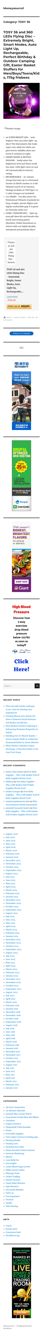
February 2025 (12, 893)
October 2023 (12, 946)
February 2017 (12, 1084)
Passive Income (13, 1180)
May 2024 (10, 923)
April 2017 (10, 1078)
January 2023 (12, 976)
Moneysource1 (13, 8)
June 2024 (10, 920)
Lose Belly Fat (12, 1160)
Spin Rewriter (12, 1186)
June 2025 (10, 880)
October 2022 (12, 985)
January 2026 (12, 857)
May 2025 (10, 883)
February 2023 (12, 972)
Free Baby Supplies (15, 1133)
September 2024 (13, 910)
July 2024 (10, 916)
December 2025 (13, 860)
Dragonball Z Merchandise (18, 1127)
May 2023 (10, 962)
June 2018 (10, 1032)
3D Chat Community (15, 1107)
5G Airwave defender (15, 1110)
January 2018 (12, 1048)
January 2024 (12, 936)
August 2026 (12, 834)
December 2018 (13, 1012)
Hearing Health (13, 1140)
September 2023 (13, 949)
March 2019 (11, 1002)
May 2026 (10, 844)
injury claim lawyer (15, 772)
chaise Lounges (13, 791)
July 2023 (10, 956)
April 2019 (10, 999)
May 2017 (10, 1074)
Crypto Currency (13, 1124)
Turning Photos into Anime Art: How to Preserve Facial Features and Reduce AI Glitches (21, 719)
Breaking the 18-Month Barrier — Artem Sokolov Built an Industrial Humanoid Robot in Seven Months (22, 739)
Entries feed (11, 1229)
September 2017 (13, 1061)
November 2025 (13, 863)
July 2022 (10, 995)
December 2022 (13, 979)
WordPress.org (13, 1235)
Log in (9, 1225)
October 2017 (12, 1058)
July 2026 (10, 837)
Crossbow (10, 1120)
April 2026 (11, 847)
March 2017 (11, 1081)
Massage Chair (12, 1173)
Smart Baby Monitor (15, 1183)
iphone (9, 1157)
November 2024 (13, 903)
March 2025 (11, 890)
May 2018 (10, 1035)
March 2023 (11, 969)
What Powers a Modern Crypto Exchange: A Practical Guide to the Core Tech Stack (22, 749)
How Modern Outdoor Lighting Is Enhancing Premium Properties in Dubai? (22, 729)
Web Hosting (12, 1206)
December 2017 (13, 1051)
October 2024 (12, 906)
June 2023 (10, 959)
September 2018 (13, 1022)
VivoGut (9, 1199)
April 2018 (10, 1038)
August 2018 (11, 1025)
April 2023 (10, 966)
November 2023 (13, 943)
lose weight (11, 1163)
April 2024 (11, 926)
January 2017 (12, 1088)
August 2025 (12, 873)
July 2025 (10, 877)
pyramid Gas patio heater (18, 808)
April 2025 (11, 887)
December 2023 (13, 939)
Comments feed (13, 1232)
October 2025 (12, 867)
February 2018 (12, 1045)
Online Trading (13, 1176)
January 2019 (12, 1009)
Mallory (9, 781)
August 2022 (12, 992)
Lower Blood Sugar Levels (18, 1166)
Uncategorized (13, 1196)
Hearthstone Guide (15, 1147)
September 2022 (13, 989)
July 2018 (10, 1028)
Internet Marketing (15, 1153)
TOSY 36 (30, 317)
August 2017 (11, 1065)
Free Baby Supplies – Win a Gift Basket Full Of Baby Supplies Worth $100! (22, 775)
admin (9, 317)
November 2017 (13, 1055)
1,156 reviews (12, 297)
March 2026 (11, 850)
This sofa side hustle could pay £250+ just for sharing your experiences (20, 709)
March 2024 (11, 929)
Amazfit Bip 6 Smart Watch (19, 1114)
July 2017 (10, 1068)
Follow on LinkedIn (21, 333)
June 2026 (10, 840)
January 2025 (12, 896)
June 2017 (10, 1071)
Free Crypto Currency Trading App (22, 1137)
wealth (9, 1203)
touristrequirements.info (17, 801)
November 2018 (13, 1015)
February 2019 (12, 1005)
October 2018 (12, 1018)
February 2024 (12, 933)
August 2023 (12, 953)
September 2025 (13, 870)
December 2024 (13, 900)
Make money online (15, 1170)
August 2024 (12, 913)
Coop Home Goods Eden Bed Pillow (22, 1117)
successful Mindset (15, 1190)
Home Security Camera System (20, 1150)
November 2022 (13, 982)
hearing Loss (12, 1143)
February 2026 (13, 854)
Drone (9, 1130)
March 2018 (11, 1042)
